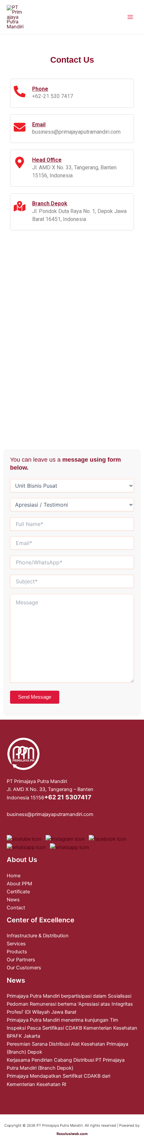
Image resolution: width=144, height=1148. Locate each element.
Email (39, 124)
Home (13, 876)
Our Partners (21, 960)
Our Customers (24, 968)
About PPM (19, 884)
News (13, 900)
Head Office (47, 160)
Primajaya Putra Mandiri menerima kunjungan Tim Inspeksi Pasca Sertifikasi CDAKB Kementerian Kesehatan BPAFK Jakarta (72, 1028)
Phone (40, 89)
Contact (16, 908)
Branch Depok (49, 203)
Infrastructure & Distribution (38, 936)
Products (17, 952)
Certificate (18, 892)
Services (16, 944)
